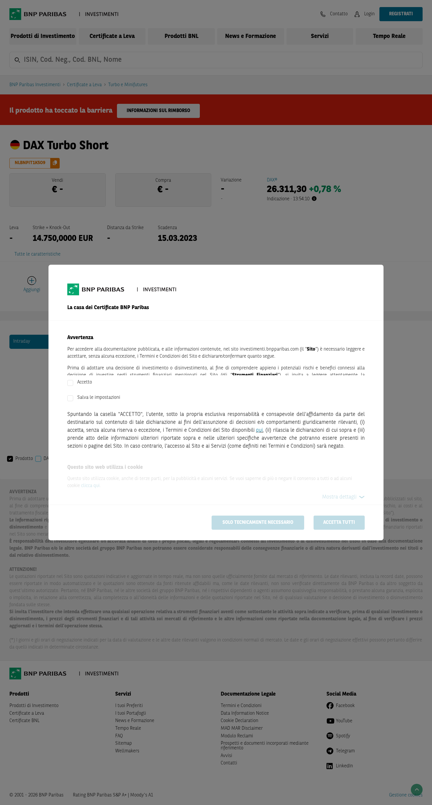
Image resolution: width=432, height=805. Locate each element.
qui (259, 430)
